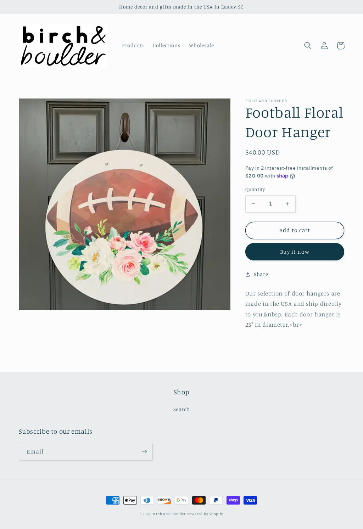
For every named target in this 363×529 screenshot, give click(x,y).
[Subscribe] (144, 451)
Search (181, 409)
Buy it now (294, 251)
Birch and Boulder (169, 514)
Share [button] (261, 274)
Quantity (255, 189)
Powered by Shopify (205, 514)
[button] (308, 46)
